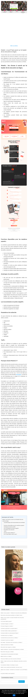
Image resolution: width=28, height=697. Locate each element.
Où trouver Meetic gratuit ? (6, 621)
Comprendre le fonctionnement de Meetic (9, 654)
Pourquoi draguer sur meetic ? (7, 626)
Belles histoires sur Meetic (6, 656)
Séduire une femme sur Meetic (7, 644)
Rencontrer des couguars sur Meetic (8, 647)
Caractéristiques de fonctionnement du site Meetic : (14, 523)
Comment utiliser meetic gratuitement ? (9, 630)
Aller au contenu (14, 45)
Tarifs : (5, 531)
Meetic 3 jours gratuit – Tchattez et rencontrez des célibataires (14, 612)
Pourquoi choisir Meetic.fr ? (9, 532)
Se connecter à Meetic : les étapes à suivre (9, 664)
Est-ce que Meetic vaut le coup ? (10, 534)
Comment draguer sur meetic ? (7, 623)
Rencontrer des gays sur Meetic (7, 651)
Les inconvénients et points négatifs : (11, 528)
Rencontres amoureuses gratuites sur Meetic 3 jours (11, 615)
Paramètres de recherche (9, 529)
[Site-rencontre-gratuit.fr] (14, 12)
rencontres (18, 374)
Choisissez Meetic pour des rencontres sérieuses (11, 658)
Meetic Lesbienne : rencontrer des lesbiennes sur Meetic (12, 649)
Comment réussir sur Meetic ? (7, 635)
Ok (14, 695)
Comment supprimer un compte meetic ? (9, 628)
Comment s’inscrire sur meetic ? (7, 640)
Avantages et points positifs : (10, 526)
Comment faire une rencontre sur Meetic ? (9, 637)
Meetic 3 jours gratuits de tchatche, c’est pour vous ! (11, 667)
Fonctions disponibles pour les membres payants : (14, 525)
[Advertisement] (14, 28)
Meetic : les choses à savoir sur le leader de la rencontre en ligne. (12, 520)
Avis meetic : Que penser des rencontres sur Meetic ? (11, 642)
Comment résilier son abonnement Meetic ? (10, 633)
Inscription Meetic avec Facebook (7, 673)
